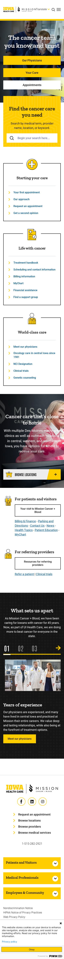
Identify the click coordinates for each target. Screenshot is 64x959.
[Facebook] (21, 801)
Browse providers (29, 826)
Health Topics (24, 530)
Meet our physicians (25, 346)
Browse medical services (34, 832)
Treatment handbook (25, 262)
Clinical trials (21, 370)
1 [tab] (8, 648)
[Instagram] (43, 801)
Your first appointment (26, 192)
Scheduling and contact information (34, 269)
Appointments (32, 85)
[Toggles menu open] (59, 9)
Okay (32, 949)
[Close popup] (60, 923)
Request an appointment (27, 206)
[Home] (19, 9)
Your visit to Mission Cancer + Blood (37, 510)
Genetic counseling (24, 377)
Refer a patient (24, 574)
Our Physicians (32, 60)
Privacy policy (9, 941)
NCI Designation (22, 363)
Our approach (21, 199)
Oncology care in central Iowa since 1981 (34, 355)
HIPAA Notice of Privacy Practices (22, 912)
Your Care (32, 72)
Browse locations (29, 820)
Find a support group (25, 297)
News (50, 525)
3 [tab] (35, 648)
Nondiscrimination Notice (18, 908)
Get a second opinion (25, 213)
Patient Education (46, 530)
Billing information (24, 276)
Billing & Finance (25, 521)
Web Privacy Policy (14, 917)
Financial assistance (25, 290)
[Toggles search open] (54, 9)
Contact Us (37, 525)
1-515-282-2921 (32, 843)
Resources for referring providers (38, 563)
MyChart (18, 283)
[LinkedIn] (32, 801)
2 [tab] (22, 648)
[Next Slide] (58, 648)
